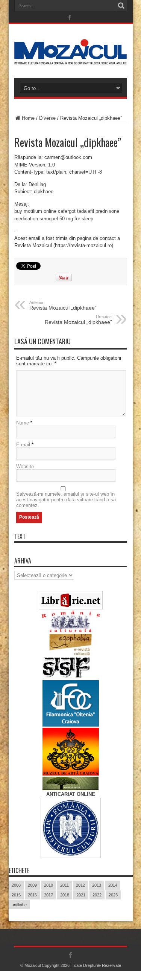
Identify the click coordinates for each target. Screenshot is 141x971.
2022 (97, 895)
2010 (48, 885)
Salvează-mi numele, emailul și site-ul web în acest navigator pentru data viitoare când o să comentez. (66, 499)
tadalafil (85, 211)
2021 (80, 895)
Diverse (47, 118)
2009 (32, 885)
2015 (16, 895)
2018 (64, 895)
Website (25, 466)
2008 (16, 885)
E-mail (23, 444)
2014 (112, 885)
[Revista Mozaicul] (70, 59)
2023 (113, 895)
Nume (22, 423)
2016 (32, 895)
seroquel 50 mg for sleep (66, 218)
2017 (48, 895)
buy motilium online (35, 211)
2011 (64, 885)
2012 (80, 885)
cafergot (67, 211)
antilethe (19, 904)
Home (28, 118)
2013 (96, 885)
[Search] (121, 5)
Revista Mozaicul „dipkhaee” (63, 305)
